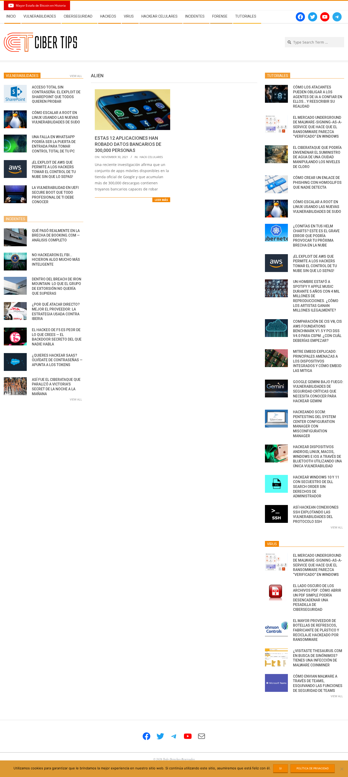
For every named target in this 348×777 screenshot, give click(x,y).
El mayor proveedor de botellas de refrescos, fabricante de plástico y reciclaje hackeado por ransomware (316, 630)
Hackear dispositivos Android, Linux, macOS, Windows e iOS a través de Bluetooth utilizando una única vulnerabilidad (317, 456)
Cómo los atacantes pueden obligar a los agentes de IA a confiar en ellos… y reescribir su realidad (317, 96)
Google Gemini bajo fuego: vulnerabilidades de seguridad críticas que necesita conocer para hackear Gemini (318, 391)
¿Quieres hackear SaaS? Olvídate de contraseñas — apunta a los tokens (57, 360)
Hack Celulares (151, 157)
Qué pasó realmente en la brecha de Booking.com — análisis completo (56, 235)
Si (280, 768)
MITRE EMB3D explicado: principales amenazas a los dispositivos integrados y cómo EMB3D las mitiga (317, 361)
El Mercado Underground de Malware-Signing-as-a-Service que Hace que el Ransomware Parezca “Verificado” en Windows (317, 127)
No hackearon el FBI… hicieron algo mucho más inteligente (56, 259)
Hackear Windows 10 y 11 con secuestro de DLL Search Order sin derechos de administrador (316, 486)
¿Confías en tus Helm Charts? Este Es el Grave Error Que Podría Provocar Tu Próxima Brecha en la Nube (316, 235)
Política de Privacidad (313, 768)
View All (76, 76)
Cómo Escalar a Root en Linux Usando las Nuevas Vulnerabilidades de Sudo (56, 117)
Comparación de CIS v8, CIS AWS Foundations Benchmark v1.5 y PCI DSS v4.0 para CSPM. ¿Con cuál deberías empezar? (317, 331)
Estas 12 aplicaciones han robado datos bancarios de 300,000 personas (128, 144)
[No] (341, 768)
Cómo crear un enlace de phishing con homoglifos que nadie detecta (317, 182)
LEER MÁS (161, 200)
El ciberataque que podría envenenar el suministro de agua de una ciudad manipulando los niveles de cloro (317, 157)
